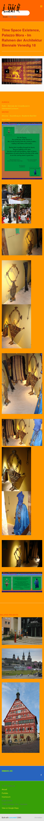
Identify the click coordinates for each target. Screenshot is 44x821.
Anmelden (38, 817)
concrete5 (13, 817)
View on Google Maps (10, 808)
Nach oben (6, 119)
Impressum (6, 797)
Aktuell (4, 789)
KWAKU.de (7, 770)
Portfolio (5, 793)
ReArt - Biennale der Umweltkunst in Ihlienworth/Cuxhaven (16, 107)
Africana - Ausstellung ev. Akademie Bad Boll (19, 115)
